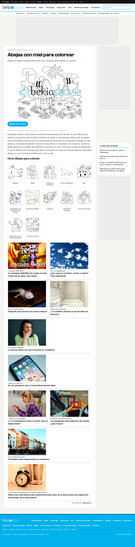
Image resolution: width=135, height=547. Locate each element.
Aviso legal (7, 534)
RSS (47, 534)
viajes (74, 529)
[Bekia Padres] (13, 7)
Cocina (33, 2)
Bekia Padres (11, 50)
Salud (59, 2)
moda (12, 529)
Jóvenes (95, 525)
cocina (24, 529)
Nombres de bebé (81, 7)
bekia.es (6, 529)
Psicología (65, 2)
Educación (61, 7)
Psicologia (50, 7)
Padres (39, 2)
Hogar (73, 2)
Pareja (46, 2)
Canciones (117, 520)
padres (31, 529)
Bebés (29, 525)
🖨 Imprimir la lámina (18, 124)
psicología (59, 529)
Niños (36, 525)
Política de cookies (37, 534)
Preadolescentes (70, 525)
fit (70, 529)
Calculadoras (96, 7)
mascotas (44, 529)
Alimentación (31, 7)
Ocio (70, 7)
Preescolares (45, 525)
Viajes (81, 2)
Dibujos (19, 50)
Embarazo (7, 525)
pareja (37, 529)
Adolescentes (84, 525)
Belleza (27, 2)
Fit (77, 2)
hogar (66, 529)
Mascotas (52, 2)
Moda (21, 2)
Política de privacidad (20, 534)
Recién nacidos (19, 525)
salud (51, 529)
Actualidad (14, 2)
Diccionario (127, 520)
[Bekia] (6, 2)
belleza (18, 529)
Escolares (57, 525)
